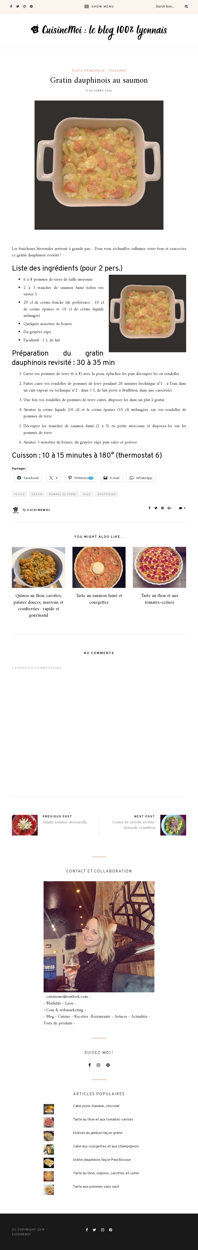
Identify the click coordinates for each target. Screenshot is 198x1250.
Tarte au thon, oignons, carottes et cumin (106, 1173)
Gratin (36, 494)
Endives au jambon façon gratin (97, 1133)
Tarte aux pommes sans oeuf (96, 1187)
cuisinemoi (38, 510)
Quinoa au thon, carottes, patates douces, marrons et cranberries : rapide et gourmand (38, 605)
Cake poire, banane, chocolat (96, 1106)
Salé (87, 494)
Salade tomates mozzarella (65, 822)
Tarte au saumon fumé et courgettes (99, 599)
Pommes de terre (62, 494)
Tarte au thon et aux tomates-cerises (159, 599)
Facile (19, 494)
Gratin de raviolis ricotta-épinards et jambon (133, 825)
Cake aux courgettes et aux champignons (106, 1146)
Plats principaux (88, 71)
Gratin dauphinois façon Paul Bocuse (102, 1160)
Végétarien (106, 494)
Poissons (117, 71)
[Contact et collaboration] (99, 936)
